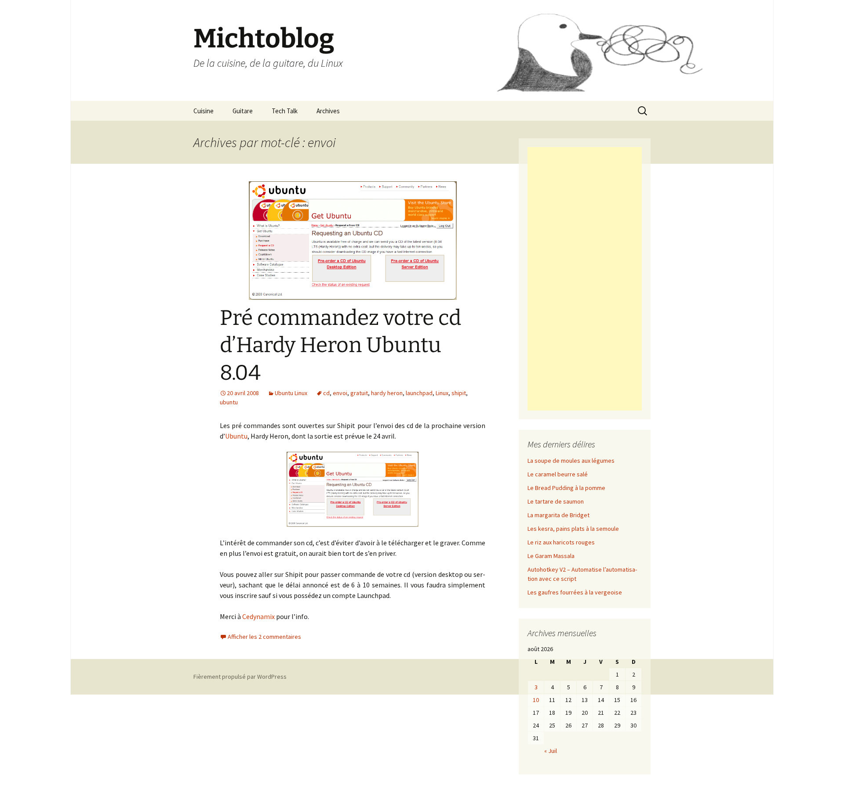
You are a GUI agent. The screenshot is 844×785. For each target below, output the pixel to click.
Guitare (243, 111)
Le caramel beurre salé (558, 474)
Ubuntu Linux (291, 393)
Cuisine (203, 111)
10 (536, 700)
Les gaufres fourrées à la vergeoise (575, 592)
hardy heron (387, 393)
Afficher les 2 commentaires (264, 637)
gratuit (359, 393)
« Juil (550, 751)
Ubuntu (236, 436)
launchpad (419, 393)
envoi (340, 393)
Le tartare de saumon (556, 501)
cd (326, 393)
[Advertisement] (585, 279)
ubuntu (229, 402)
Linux (442, 393)
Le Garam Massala (551, 556)
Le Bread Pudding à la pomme (566, 488)
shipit (458, 393)
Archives (328, 111)
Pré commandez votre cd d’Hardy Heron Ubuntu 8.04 (340, 345)
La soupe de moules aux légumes (571, 461)
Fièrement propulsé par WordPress (240, 677)
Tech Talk (285, 111)
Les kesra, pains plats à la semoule (573, 529)
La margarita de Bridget (558, 515)
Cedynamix (258, 616)
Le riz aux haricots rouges (561, 542)
